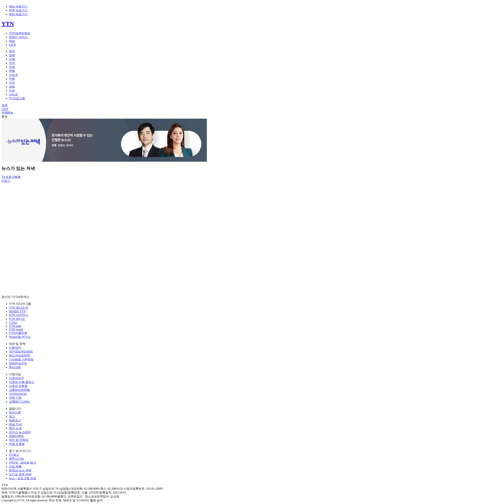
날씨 (12, 86)
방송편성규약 (18, 363)
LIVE (12, 44)
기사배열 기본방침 (21, 359)
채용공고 (15, 420)
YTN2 (13, 322)
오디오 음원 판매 (20, 474)
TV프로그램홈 (11, 176)
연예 (12, 78)
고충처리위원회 (19, 390)
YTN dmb (15, 326)
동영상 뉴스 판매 (20, 470)
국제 (12, 67)
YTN (7, 23)
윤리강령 (15, 367)
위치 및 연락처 (18, 440)
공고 (12, 416)
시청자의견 (16, 378)
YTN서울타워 (18, 333)
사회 (12, 59)
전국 (12, 63)
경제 (12, 55)
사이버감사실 (18, 393)
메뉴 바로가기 (18, 6)
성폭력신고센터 (19, 401)
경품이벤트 (16, 436)
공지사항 (15, 412)
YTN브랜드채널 (19, 33)
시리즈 (13, 94)
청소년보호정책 (19, 355)
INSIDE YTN (17, 311)
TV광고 (14, 454)
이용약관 (15, 347)
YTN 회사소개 (18, 307)
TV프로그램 (17, 98)
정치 (12, 51)
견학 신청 (15, 397)
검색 (4, 105)
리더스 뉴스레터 (20, 432)
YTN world (16, 329)
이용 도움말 (17, 444)
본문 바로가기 (18, 10)
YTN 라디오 (17, 318)
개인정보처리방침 (21, 351)
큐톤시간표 (16, 458)
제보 (12, 41)
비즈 (12, 82)
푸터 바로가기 (18, 14)
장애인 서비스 (18, 37)
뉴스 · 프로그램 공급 (22, 478)
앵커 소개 (15, 428)
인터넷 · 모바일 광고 (22, 462)
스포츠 (13, 74)
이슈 (12, 90)
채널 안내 (15, 424)
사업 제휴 (15, 466)
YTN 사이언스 (18, 315)
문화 (12, 71)
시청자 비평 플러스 (21, 382)
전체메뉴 (7, 112)
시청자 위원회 (18, 386)
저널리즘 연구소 (20, 336)
